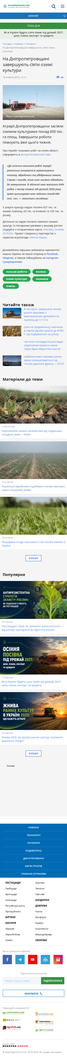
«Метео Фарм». (38, 237)
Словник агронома (33, 873)
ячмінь (10, 286)
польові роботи (16, 271)
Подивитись (33, 850)
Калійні (39, 923)
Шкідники (42, 900)
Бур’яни (10, 917)
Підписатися (52, 980)
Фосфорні (40, 917)
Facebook (52, 254)
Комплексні (41, 928)
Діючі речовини (33, 858)
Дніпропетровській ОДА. (36, 154)
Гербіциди (11, 888)
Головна (7, 43)
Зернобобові (12, 934)
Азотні (38, 911)
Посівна (30, 43)
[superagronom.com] (16, 6)
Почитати (33, 842)
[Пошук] (53, 6)
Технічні (39, 888)
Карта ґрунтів (33, 866)
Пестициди (13, 882)
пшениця (42, 279)
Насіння (10, 923)
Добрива (41, 905)
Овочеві (39, 894)
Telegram (8, 258)
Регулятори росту (15, 905)
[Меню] (62, 6)
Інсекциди (11, 900)
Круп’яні (39, 882)
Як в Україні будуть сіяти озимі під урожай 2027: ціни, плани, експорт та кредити (33, 34)
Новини (18, 43)
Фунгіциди (11, 894)
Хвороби (41, 940)
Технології (33, 835)
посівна (41, 271)
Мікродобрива (43, 934)
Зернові (9, 928)
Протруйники (13, 911)
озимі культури (16, 279)
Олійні (8, 940)
